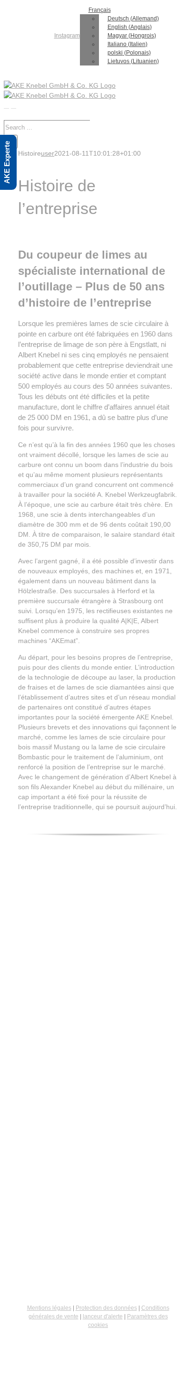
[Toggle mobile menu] (6, 105)
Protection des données (106, 1308)
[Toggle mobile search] (13, 105)
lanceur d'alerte (103, 1316)
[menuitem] (65, 35)
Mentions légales (49, 1308)
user (47, 153)
